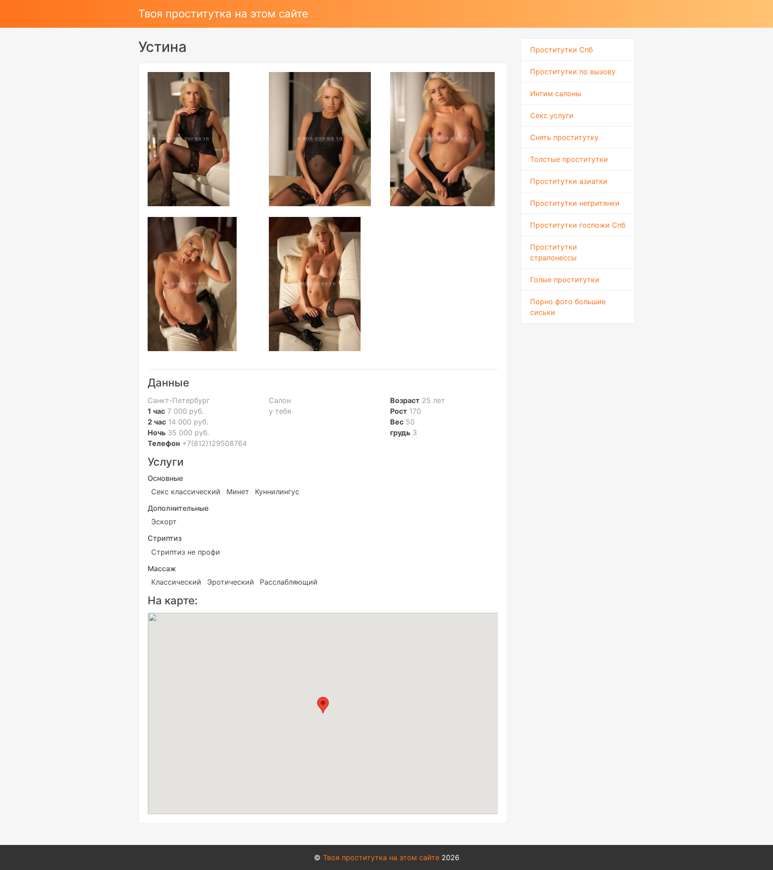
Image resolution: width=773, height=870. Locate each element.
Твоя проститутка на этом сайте (223, 13)
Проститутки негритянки (575, 203)
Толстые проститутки (569, 159)
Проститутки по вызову (573, 71)
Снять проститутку (564, 137)
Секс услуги (551, 115)
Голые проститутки (564, 279)
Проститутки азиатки (568, 181)
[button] (323, 705)
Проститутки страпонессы (553, 252)
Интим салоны (555, 93)
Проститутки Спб (561, 49)
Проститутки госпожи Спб (577, 225)
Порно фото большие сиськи (568, 307)
